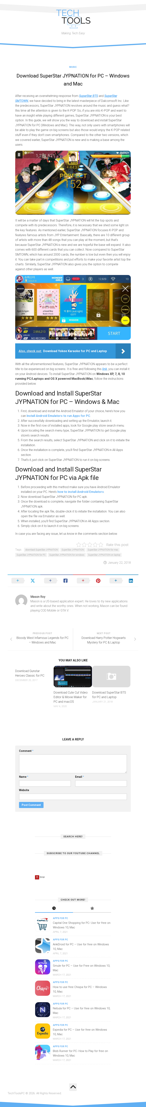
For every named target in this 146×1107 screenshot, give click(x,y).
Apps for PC (60, 918)
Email (79, 776)
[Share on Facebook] (56, 581)
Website (24, 790)
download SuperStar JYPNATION (41, 549)
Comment (26, 750)
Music (73, 67)
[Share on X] (24, 581)
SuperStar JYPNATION (73, 549)
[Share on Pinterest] (89, 581)
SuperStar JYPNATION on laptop (104, 555)
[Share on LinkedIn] (122, 581)
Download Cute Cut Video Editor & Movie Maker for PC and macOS (71, 697)
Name (23, 776)
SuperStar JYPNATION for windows (66, 555)
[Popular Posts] (92, 909)
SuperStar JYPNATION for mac (103, 549)
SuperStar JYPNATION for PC (31, 555)
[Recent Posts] (54, 909)
